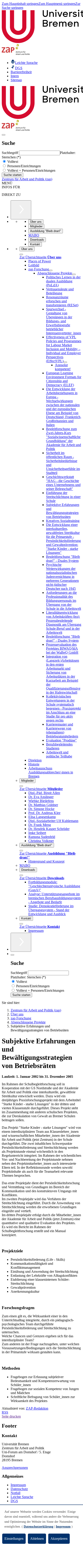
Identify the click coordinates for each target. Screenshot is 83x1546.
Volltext (12, 161)
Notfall (15, 1493)
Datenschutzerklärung (38, 1526)
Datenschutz (19, 1489)
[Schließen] (21, 254)
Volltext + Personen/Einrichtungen (30, 170)
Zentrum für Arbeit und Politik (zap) (27, 179)
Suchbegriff (10, 153)
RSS (5, 1412)
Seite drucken (11, 1416)
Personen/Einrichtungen (23, 166)
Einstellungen (13, 1538)
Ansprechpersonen (15, 1467)
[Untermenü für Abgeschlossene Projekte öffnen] (74, 274)
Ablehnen (37, 1538)
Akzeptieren (59, 1538)
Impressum (18, 1485)
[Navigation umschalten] (3, 135)
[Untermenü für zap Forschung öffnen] (50, 270)
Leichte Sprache (22, 1497)
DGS (14, 1501)
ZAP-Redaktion (37, 1408)
